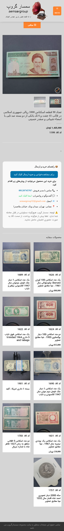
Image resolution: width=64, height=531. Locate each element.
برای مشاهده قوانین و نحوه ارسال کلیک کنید (34, 174)
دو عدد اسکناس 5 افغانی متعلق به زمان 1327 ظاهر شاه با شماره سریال (17, 444)
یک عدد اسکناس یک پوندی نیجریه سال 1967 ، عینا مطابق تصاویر (48, 444)
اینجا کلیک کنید (25, 195)
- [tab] (60, 151)
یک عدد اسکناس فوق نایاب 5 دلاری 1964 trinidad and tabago (17, 337)
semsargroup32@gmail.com (32, 201)
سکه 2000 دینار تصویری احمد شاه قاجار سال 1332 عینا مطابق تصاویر (49, 498)
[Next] (6, 64)
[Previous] (56, 64)
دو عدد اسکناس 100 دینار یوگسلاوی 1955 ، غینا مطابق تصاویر (48, 337)
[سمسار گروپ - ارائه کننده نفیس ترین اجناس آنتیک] (27, 11)
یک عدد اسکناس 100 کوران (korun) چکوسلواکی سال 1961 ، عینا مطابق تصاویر (48, 283)
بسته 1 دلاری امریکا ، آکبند (18, 389)
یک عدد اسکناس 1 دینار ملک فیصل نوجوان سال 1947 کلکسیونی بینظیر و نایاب (19, 284)
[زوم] (57, 90)
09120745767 (25, 190)
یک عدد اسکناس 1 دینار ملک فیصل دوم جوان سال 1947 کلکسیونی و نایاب (49, 391)
